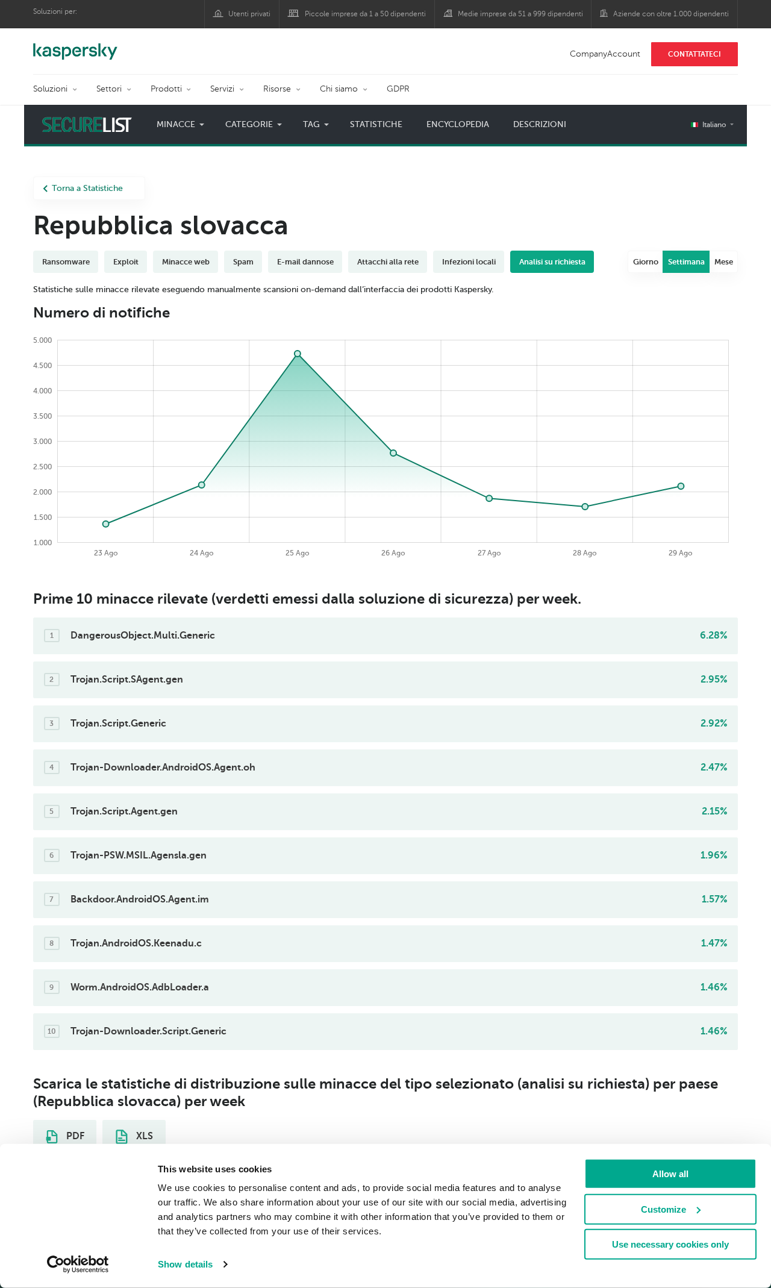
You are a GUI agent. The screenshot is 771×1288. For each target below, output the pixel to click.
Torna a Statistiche (87, 188)
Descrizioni (539, 124)
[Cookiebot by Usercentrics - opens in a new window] (78, 1264)
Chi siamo (339, 88)
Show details (185, 1264)
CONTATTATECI (694, 54)
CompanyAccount (605, 53)
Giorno (645, 261)
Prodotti (166, 88)
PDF (74, 1136)
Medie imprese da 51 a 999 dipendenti (520, 14)
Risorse (277, 88)
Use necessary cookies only (670, 1244)
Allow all (670, 1174)
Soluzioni (50, 88)
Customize (663, 1209)
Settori (109, 88)
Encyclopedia (457, 124)
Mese (723, 261)
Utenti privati (249, 14)
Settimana (686, 261)
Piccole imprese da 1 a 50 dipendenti (365, 14)
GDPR (398, 88)
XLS (143, 1136)
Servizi (222, 88)
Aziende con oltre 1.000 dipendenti (671, 14)
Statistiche (376, 124)
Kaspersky (75, 45)
